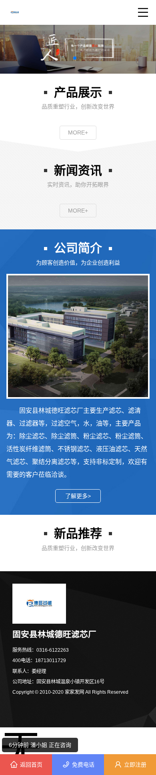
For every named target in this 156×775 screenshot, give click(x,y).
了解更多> (78, 496)
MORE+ (78, 132)
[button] (74, 58)
